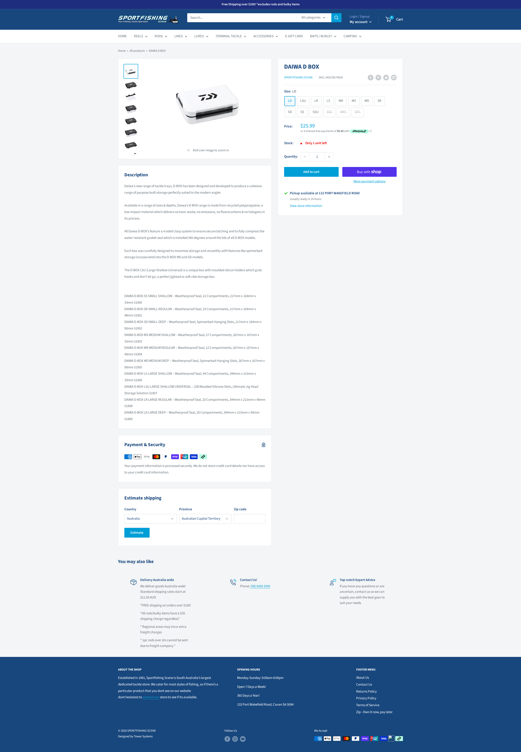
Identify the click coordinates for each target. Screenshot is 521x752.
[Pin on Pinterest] (378, 77)
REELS (138, 36)
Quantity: (291, 156)
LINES (178, 36)
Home (122, 51)
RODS (159, 36)
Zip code (240, 509)
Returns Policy (366, 691)
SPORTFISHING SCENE (298, 77)
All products (137, 51)
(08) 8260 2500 (260, 586)
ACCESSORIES (263, 36)
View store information (306, 205)
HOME (122, 36)
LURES (199, 36)
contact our (151, 697)
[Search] (336, 17)
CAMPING (350, 36)
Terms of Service (367, 705)
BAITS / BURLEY (321, 36)
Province (185, 509)
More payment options (369, 181)
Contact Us (364, 684)
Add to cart (311, 171)
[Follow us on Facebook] (227, 739)
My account (359, 21)
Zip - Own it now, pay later (374, 712)
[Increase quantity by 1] (329, 157)
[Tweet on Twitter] (386, 77)
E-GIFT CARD (294, 36)
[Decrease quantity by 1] (305, 157)
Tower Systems (143, 736)
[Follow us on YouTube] (243, 739)
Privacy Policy (366, 698)
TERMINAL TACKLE (229, 36)
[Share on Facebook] (370, 77)
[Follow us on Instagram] (235, 739)
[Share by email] (394, 77)
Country (130, 509)
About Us (362, 677)
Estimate (136, 532)
